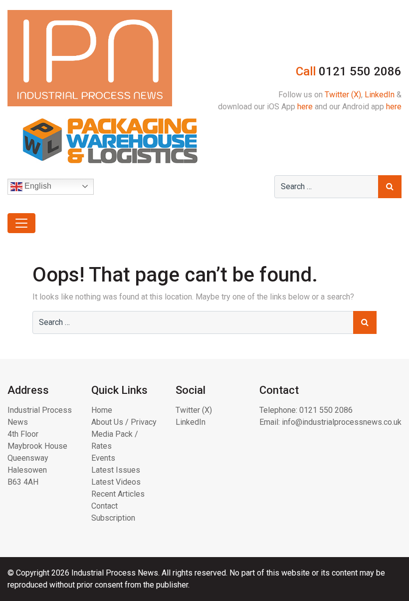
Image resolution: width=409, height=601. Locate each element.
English (36, 186)
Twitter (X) (343, 94)
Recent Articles (118, 494)
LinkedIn (380, 94)
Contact (104, 506)
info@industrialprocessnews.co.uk (342, 422)
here (305, 106)
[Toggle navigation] (21, 223)
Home (101, 410)
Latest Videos (116, 482)
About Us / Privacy (124, 422)
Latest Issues (115, 470)
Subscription (113, 518)
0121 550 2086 (326, 410)
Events (103, 458)
